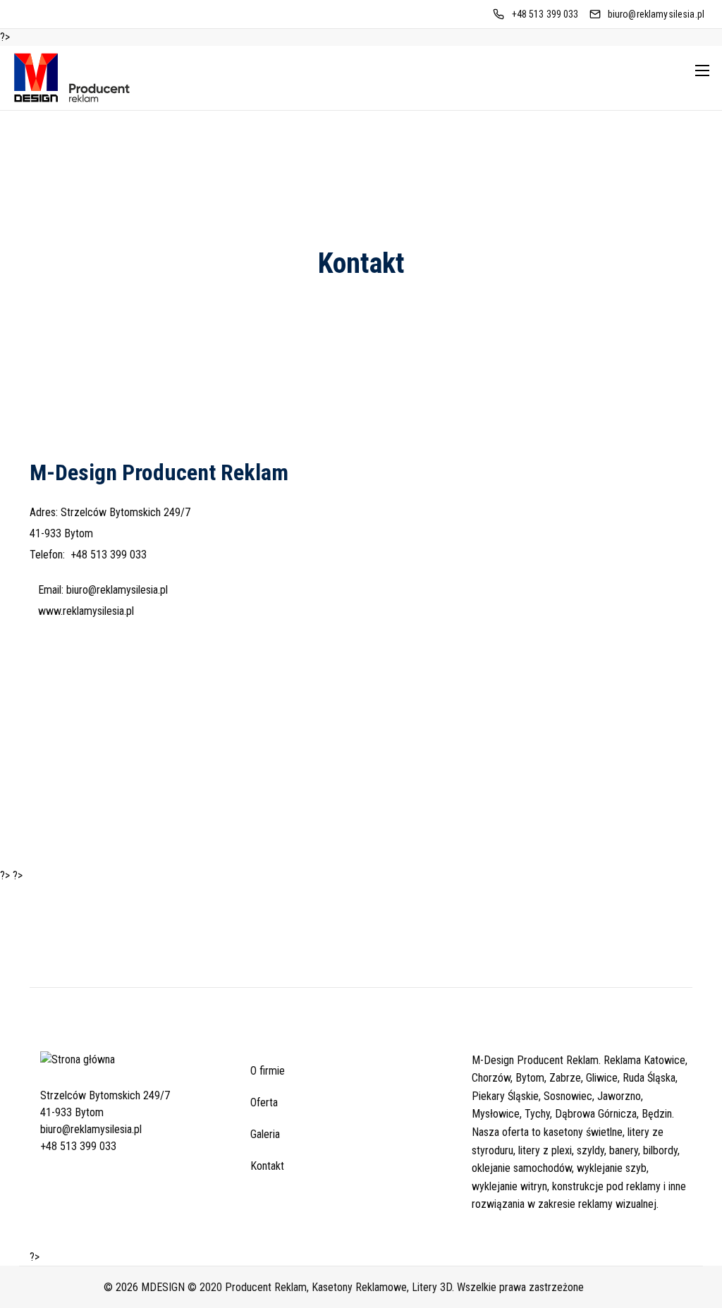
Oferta (264, 1102)
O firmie (267, 1070)
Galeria (265, 1134)
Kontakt (267, 1166)
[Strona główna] (77, 1070)
